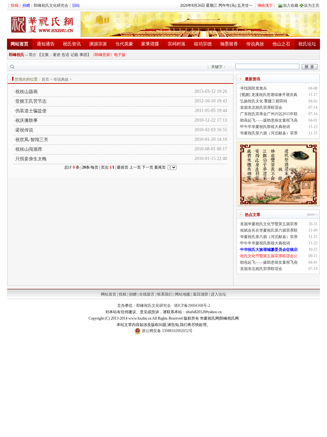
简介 (32, 54)
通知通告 (46, 44)
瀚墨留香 (229, 44)
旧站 (76, 5)
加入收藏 (290, 5)
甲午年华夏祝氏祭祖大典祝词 (265, 126)
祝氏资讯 (72, 44)
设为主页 (311, 5)
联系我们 (164, 294)
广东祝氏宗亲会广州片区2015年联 (269, 114)
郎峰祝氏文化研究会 (51, 5)
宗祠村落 (177, 44)
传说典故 (255, 44)
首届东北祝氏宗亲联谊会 (261, 107)
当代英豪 (124, 44)
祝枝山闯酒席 (28, 149)
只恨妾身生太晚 (31, 158)
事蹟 (83, 54)
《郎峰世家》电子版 (108, 54)
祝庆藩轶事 (26, 120)
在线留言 (147, 294)
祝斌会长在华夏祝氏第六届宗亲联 (269, 230)
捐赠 (133, 294)
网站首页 (108, 294)
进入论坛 (218, 294)
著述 (56, 54)
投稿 (122, 294)
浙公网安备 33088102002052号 (167, 331)
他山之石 (281, 44)
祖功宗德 (203, 44)
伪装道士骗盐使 (31, 110)
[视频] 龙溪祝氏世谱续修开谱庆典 (268, 94)
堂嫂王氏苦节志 (31, 101)
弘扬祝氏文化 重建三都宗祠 (263, 101)
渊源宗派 (98, 44)
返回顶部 (200, 294)
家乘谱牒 (150, 44)
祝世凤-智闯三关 (31, 139)
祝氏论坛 (307, 44)
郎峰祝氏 (16, 54)
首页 (45, 79)
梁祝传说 (24, 130)
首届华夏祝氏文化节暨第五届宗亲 (269, 224)
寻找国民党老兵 (253, 88)
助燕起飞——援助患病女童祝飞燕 (269, 120)
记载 (74, 54)
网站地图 (182, 294)
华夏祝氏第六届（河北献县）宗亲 (269, 133)
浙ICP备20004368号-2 (192, 305)
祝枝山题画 (26, 91)
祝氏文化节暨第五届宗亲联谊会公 (269, 256)
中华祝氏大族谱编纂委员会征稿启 (269, 249)
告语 (65, 54)
